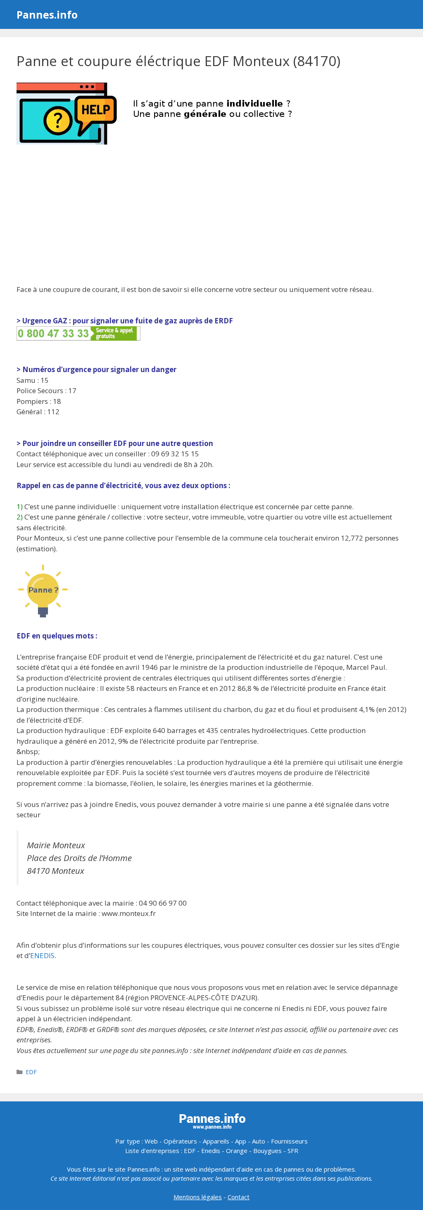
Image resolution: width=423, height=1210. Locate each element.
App (240, 1141)
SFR (293, 1150)
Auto (258, 1141)
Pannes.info (47, 14)
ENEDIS (42, 955)
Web (151, 1141)
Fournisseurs (289, 1141)
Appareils (216, 1141)
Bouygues (267, 1150)
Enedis (210, 1150)
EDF (31, 1072)
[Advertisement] (211, 215)
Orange (236, 1150)
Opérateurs (180, 1141)
